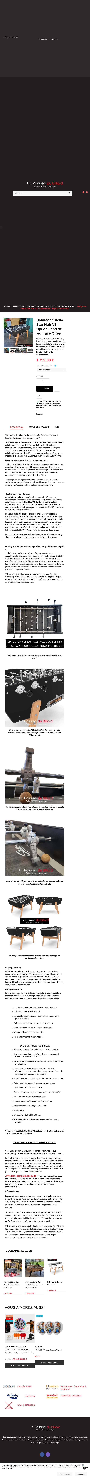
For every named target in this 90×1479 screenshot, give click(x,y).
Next (67, 1279)
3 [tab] (37, 1301)
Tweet (49, 414)
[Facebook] (42, 1454)
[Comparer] (18, 1287)
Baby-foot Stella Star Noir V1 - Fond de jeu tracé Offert (11, 1284)
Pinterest (53, 414)
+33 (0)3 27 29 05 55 (11, 37)
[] (6, 1287)
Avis (57, 427)
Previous (2, 1279)
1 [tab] (32, 1301)
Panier (46, 388)
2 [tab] (34, 1301)
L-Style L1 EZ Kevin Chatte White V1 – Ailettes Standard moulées (49, 1350)
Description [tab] (16, 427)
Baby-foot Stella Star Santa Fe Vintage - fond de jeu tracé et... (34, 1284)
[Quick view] (6, 1292)
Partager (45, 414)
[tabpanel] (13, 1278)
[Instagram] (48, 1454)
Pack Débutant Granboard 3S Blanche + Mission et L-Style (19, 1353)
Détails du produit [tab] (39, 427)
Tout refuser (65, 1474)
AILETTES (39, 1347)
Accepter (81, 1474)
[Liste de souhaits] (82, 193)
